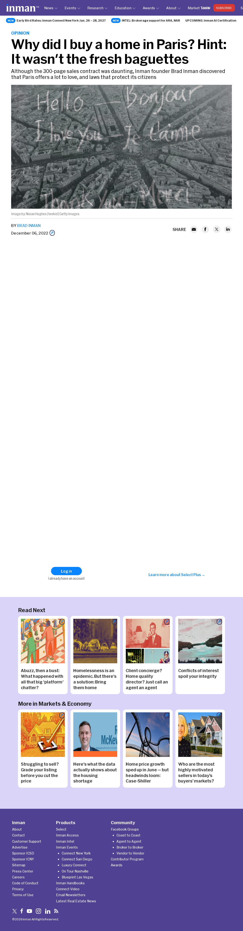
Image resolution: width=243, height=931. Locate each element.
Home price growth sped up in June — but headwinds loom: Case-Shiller (147, 772)
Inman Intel (65, 841)
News (48, 8)
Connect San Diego (77, 859)
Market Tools (199, 8)
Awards (149, 8)
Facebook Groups (125, 829)
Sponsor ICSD (23, 853)
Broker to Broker (130, 847)
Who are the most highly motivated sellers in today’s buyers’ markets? (196, 772)
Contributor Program (127, 859)
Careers (18, 877)
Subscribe (224, 7)
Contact (18, 835)
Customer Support (26, 841)
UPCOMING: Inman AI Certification (210, 20)
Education (123, 8)
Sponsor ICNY (23, 859)
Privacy (18, 889)
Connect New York (76, 853)
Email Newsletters (70, 895)
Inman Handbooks (70, 883)
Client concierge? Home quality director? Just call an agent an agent (147, 679)
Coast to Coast (128, 835)
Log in (205, 7)
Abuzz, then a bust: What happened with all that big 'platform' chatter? (42, 679)
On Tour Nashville (75, 871)
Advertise (20, 847)
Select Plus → (193, 575)
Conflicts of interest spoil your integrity (198, 673)
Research (95, 8)
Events (70, 8)
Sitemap (18, 865)
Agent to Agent (129, 841)
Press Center (22, 871)
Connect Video (67, 889)
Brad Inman (29, 225)
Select (61, 829)
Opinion (20, 33)
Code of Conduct (25, 883)
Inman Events (67, 847)
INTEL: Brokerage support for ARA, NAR (151, 20)
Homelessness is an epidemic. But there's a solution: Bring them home (95, 679)
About (171, 8)
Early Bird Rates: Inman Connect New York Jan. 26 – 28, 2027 (61, 20)
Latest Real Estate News (76, 901)
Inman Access (67, 835)
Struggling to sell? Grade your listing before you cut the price (40, 772)
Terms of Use (22, 895)
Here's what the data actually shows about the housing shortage (95, 772)
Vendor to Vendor (130, 853)
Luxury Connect (74, 865)
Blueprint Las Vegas (77, 877)
